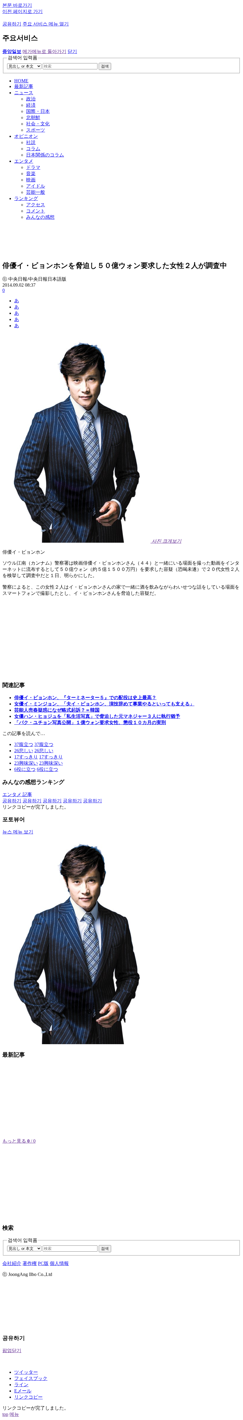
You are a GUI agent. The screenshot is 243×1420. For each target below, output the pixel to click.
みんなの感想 (40, 217)
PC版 (43, 1263)
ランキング (26, 198)
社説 (31, 142)
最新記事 (23, 86)
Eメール (22, 1390)
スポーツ (35, 129)
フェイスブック (30, 1378)
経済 (31, 105)
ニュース (23, 92)
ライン (21, 1384)
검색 (105, 66)
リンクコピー (28, 1397)
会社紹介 (11, 1263)
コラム (33, 148)
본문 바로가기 (17, 5)
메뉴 (14, 1414)
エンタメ (23, 161)
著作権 (30, 1263)
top (5, 1414)
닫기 (72, 51)
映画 (31, 179)
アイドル (35, 186)
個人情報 (59, 1263)
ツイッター (26, 1372)
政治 (31, 98)
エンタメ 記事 (17, 794)
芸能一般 (35, 192)
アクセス (35, 204)
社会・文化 (38, 123)
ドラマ (33, 167)
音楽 (31, 173)
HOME (21, 80)
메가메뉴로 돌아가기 (44, 51)
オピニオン (26, 136)
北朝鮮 (33, 117)
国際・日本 (38, 111)
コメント (35, 210)
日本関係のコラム (45, 154)
